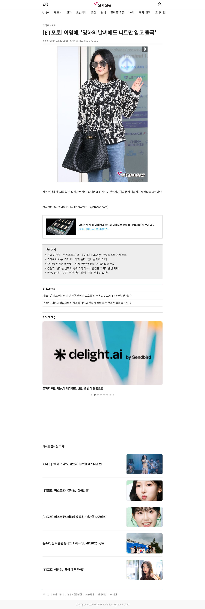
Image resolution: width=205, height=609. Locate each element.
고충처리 (90, 594)
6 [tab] (107, 394)
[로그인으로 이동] (160, 4)
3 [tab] (98, 394)
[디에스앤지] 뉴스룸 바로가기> (94, 229)
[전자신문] (102, 4)
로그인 (46, 594)
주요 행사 (49, 317)
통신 (93, 12)
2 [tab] (94, 394)
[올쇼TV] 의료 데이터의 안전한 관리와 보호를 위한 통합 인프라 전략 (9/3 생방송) (86, 296)
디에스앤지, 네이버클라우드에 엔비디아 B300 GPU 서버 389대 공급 (117, 225)
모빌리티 (81, 12)
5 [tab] (104, 394)
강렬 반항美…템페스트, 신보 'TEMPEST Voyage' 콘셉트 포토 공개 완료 (87, 255)
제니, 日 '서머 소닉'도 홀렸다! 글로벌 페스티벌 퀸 (72, 464)
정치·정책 (144, 12)
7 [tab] (110, 394)
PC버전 (113, 594)
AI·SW (45, 12)
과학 (131, 12)
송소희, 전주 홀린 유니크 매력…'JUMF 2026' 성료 (73, 543)
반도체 (58, 12)
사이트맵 (102, 594)
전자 (68, 12)
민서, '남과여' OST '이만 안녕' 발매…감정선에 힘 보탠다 (78, 272)
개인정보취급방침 (73, 594)
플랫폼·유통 (118, 12)
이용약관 (57, 594)
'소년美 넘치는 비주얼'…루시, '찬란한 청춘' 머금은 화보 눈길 (81, 264)
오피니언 (160, 12)
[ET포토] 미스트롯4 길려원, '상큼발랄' (65, 491)
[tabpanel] (102, 356)
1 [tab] (91, 394)
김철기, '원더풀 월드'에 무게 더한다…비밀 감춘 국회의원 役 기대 (83, 268)
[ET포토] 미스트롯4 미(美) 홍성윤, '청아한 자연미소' (74, 517)
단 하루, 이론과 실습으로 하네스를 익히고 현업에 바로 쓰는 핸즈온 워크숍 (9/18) (86, 303)
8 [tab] (113, 394)
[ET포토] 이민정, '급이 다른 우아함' (64, 570)
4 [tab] (101, 394)
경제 (103, 12)
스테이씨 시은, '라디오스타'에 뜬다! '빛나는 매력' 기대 (77, 259)
